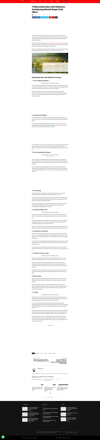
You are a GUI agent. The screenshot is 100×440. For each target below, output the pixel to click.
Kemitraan (60, 437)
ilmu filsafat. (59, 247)
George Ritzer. (59, 194)
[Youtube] (74, 432)
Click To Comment (50, 397)
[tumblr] (56, 17)
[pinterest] (53, 17)
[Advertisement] (50, 27)
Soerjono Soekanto (59, 123)
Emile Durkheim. (63, 259)
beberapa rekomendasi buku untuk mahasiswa (53, 43)
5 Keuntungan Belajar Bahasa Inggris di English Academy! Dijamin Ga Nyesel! (62, 388)
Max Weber (64, 297)
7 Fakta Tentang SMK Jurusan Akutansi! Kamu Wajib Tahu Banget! (37, 388)
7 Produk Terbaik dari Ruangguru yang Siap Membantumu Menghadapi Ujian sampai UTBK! (58, 361)
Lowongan (67, 437)
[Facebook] (66, 432)
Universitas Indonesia (48, 169)
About (57, 437)
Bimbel (54, 384)
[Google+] (71, 432)
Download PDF (50, 325)
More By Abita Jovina (43, 376)
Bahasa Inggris (61, 384)
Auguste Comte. (35, 235)
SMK (42, 384)
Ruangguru (66, 384)
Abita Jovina (36, 14)
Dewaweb (35, 437)
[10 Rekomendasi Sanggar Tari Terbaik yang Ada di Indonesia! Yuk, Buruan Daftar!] (50, 382)
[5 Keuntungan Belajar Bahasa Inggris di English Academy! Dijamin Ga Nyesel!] (62, 382)
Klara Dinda (68, 415)
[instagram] (76, 432)
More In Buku (50, 376)
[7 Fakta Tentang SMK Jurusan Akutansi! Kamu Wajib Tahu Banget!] (37, 382)
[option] (37, 384)
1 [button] (49, 393)
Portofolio (64, 437)
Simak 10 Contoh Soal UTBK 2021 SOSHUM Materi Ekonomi (41, 360)
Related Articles (35, 376)
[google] (50, 17)
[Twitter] (69, 432)
